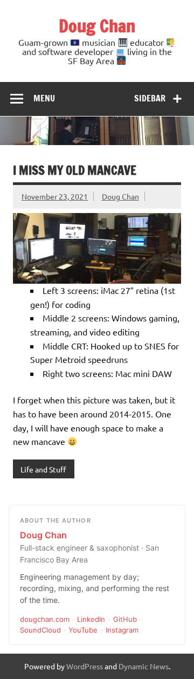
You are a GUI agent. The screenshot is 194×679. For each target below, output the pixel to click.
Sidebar (149, 98)
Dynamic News (144, 666)
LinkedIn (91, 619)
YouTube (83, 630)
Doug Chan (97, 25)
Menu (44, 98)
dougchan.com (45, 619)
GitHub (125, 619)
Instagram (122, 630)
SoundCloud (40, 630)
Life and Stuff (43, 469)
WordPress (84, 666)
